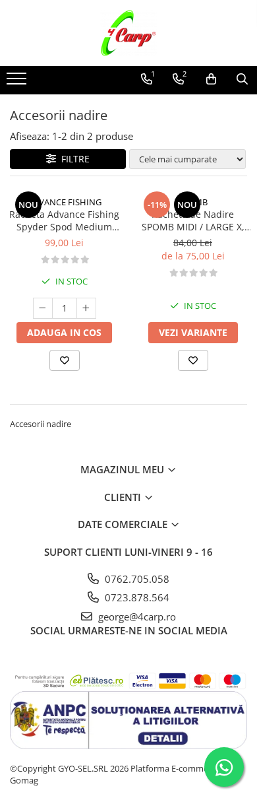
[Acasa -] (128, 33)
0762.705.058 (135, 578)
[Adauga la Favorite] (64, 360)
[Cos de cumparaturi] (211, 79)
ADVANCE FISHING (64, 202)
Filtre (73, 158)
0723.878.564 (135, 597)
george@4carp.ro (136, 616)
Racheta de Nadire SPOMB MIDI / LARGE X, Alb (193, 220)
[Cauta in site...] (242, 79)
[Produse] (18, 82)
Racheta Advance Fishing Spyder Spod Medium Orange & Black (64, 220)
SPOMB (193, 202)
